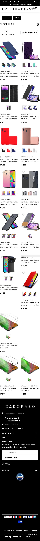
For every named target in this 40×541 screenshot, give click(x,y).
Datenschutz (32, 534)
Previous (2, 65)
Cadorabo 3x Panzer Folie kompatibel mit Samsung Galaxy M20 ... (9, 345)
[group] (9, 50)
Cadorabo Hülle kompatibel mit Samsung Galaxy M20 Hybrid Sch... (9, 245)
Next (17, 65)
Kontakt (27, 536)
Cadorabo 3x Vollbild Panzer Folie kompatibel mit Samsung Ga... (8, 388)
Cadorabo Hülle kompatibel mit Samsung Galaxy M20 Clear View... (30, 202)
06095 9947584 (11, 424)
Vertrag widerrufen (12, 537)
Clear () (7, 18)
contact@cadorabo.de (14, 428)
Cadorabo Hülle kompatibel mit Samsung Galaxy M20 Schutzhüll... (9, 74)
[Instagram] (8, 463)
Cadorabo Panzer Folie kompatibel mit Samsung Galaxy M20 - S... (30, 388)
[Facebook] (4, 463)
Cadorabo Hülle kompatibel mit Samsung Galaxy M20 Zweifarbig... (9, 202)
